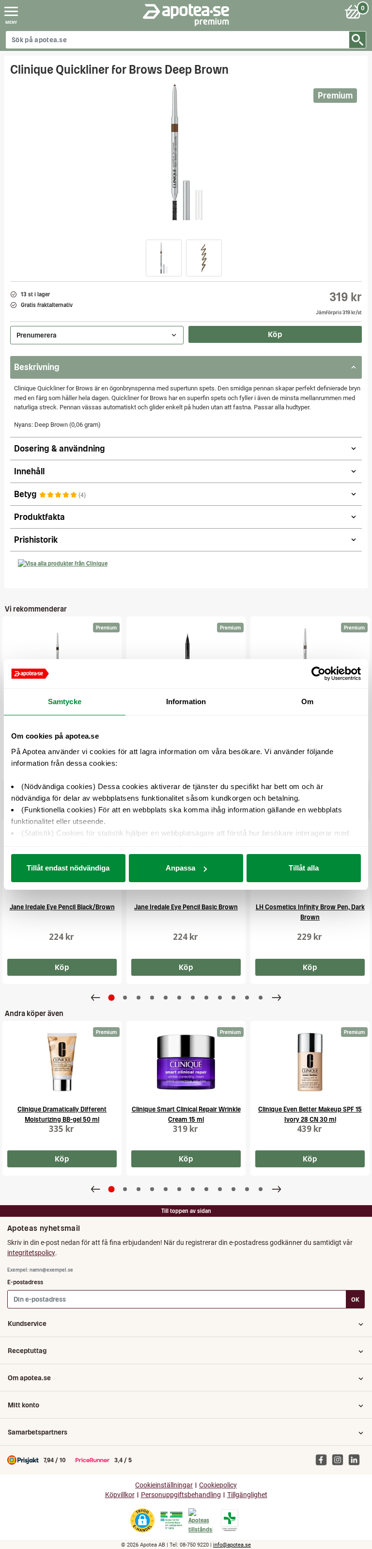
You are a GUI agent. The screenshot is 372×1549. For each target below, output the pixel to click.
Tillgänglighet (247, 1495)
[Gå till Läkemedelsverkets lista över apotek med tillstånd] (229, 1520)
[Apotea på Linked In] (356, 1459)
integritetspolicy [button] (31, 1253)
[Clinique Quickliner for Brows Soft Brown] (310, 657)
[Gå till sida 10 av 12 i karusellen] (233, 997)
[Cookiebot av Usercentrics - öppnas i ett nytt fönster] (318, 673)
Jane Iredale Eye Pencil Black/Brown (62, 907)
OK (355, 1299)
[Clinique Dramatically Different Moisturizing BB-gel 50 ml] (62, 1062)
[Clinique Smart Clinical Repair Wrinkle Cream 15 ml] (186, 1062)
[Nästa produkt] (276, 997)
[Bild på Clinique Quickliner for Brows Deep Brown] (186, 152)
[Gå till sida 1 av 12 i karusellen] (111, 997)
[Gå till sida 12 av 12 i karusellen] (260, 997)
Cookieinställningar (164, 1485)
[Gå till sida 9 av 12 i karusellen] (220, 997)
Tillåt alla (304, 868)
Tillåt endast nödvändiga (68, 868)
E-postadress (25, 1282)
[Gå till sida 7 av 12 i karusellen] (193, 997)
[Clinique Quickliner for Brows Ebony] (62, 657)
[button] (164, 258)
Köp (275, 334)
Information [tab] (186, 701)
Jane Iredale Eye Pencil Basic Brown (186, 907)
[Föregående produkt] (95, 997)
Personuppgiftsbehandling (181, 1495)
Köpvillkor (120, 1495)
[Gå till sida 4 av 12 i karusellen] (152, 997)
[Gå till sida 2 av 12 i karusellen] (125, 997)
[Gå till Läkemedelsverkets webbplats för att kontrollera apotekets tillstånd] (171, 1520)
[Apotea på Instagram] (340, 1459)
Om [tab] (307, 701)
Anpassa (180, 868)
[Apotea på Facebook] (323, 1459)
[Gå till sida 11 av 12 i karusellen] (247, 997)
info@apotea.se (232, 1545)
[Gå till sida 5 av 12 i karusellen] (165, 997)
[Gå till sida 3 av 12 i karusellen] (138, 997)
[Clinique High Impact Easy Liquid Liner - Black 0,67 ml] (186, 657)
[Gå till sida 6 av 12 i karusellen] (179, 997)
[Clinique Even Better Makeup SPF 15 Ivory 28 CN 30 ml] (310, 1062)
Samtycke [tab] (64, 701)
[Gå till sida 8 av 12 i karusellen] (206, 997)
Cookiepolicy (218, 1485)
